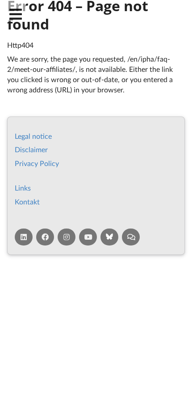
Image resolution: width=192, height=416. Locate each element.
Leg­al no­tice (33, 136)
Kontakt (27, 201)
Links (23, 187)
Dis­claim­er (31, 149)
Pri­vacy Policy (37, 163)
